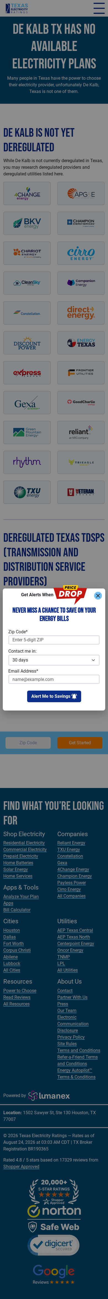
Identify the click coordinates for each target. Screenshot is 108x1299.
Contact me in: (22, 651)
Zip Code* (18, 631)
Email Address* (23, 671)
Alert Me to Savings (50, 696)
